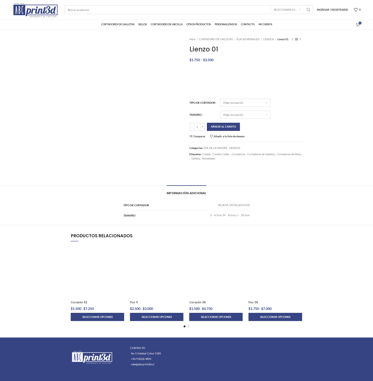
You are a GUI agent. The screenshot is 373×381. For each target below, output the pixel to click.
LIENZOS (268, 39)
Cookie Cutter (221, 154)
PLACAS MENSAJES (248, 39)
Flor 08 (253, 302)
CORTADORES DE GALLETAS (216, 39)
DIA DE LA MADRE (215, 148)
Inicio (192, 39)
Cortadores (238, 154)
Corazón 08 (197, 302)
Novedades (208, 158)
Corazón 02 (79, 302)
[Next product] (300, 39)
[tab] (186, 191)
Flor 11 (134, 302)
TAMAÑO (195, 114)
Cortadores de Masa (289, 154)
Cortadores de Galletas (261, 154)
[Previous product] (293, 39)
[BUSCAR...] (308, 9)
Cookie (206, 154)
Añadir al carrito (223, 126)
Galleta (195, 158)
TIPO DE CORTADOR (202, 102)
